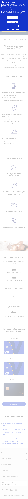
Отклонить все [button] (12, 22)
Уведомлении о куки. (15, 13)
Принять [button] (13, 17)
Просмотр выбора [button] (13, 26)
